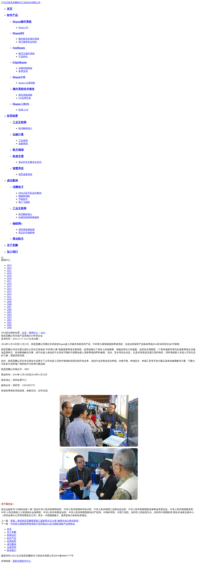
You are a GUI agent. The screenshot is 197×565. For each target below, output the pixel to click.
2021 (9, 270)
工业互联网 (19, 122)
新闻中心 (33, 332)
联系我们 (11, 550)
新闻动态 (11, 535)
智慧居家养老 (25, 174)
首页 (9, 8)
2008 (9, 304)
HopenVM (19, 77)
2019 (9, 275)
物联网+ (17, 223)
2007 (9, 307)
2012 (9, 294)
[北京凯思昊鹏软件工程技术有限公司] (20, 2)
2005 (9, 312)
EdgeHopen (20, 62)
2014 (9, 288)
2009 (9, 301)
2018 (9, 278)
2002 (9, 320)
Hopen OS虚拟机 (26, 83)
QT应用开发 (24, 98)
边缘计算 (18, 134)
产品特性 (23, 56)
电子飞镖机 (24, 202)
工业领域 (23, 140)
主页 (24, 332)
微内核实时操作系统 (28, 39)
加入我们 (12, 251)
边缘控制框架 (25, 68)
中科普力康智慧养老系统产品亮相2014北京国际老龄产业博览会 (42, 524)
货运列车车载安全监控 (30, 162)
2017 (9, 281)
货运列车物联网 (26, 232)
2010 (9, 299)
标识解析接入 (25, 128)
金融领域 (23, 143)
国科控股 (17, 561)
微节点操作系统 (26, 53)
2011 (9, 296)
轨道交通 (18, 156)
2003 (9, 317)
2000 (9, 325)
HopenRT (18, 33)
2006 (9, 309)
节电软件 (23, 199)
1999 (9, 327)
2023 (9, 265)
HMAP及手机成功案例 (29, 193)
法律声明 (11, 547)
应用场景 (12, 115)
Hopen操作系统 (22, 21)
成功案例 (12, 180)
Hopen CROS (21, 103)
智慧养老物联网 (26, 229)
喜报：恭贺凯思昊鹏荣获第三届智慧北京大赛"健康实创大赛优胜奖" (44, 521)
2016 (9, 283)
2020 (9, 273)
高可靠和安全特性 (27, 42)
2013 (9, 291)
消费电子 (18, 186)
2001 (9, 322)
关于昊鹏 (12, 245)
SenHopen (19, 47)
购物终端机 (24, 196)
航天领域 (18, 149)
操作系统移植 (25, 95)
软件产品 (12, 15)
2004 (9, 314)
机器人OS (23, 109)
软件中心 (26, 561)
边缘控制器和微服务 (28, 217)
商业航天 (18, 238)
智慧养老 (18, 168)
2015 (9, 286)
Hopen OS (23, 27)
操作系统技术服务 (24, 88)
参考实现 (23, 71)
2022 (9, 268)
